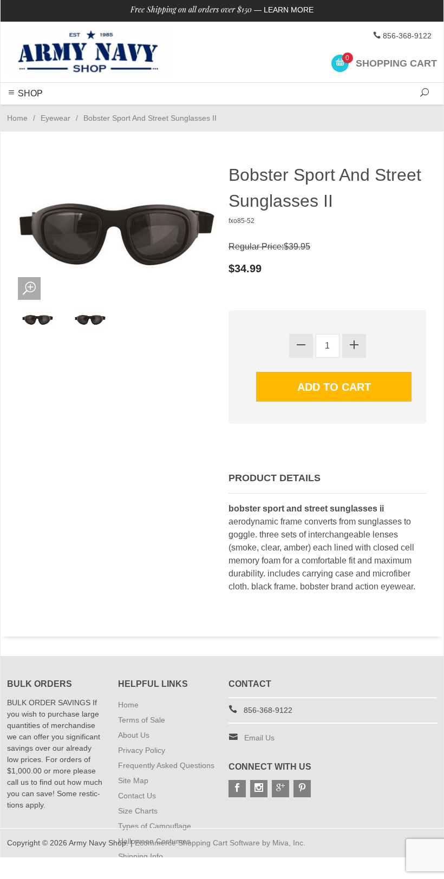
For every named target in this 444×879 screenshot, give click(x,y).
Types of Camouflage (154, 826)
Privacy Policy (141, 750)
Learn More (289, 9)
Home (17, 118)
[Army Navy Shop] (89, 52)
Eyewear (55, 118)
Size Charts (138, 810)
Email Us (259, 737)
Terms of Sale (141, 720)
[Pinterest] (302, 788)
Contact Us (137, 795)
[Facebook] (237, 788)
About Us (133, 735)
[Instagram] (258, 788)
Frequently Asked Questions (166, 765)
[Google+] (280, 788)
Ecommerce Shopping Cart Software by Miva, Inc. (220, 842)
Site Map (133, 780)
